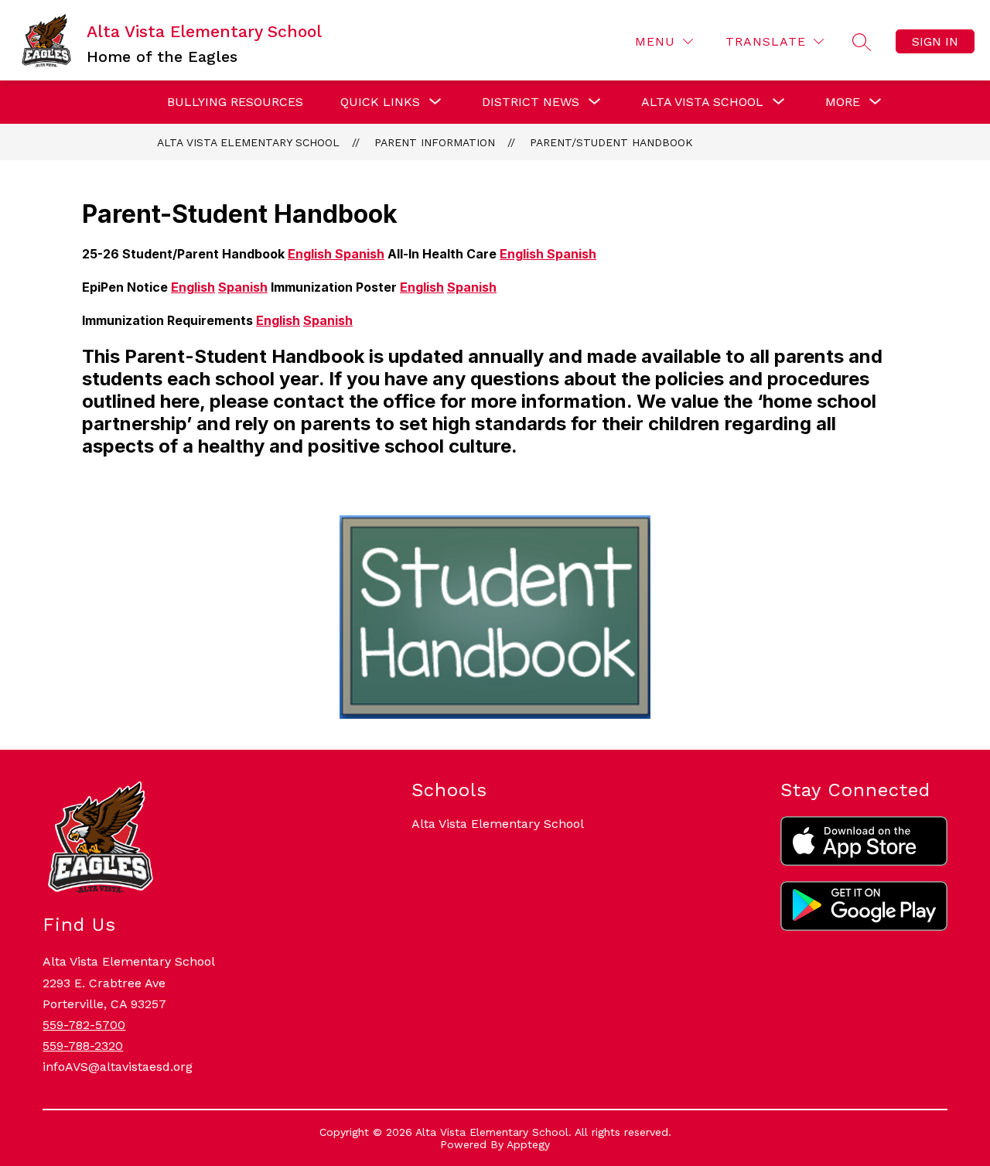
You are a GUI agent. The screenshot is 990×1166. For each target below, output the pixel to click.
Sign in (935, 41)
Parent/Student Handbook (611, 142)
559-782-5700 (84, 1024)
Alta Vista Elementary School (248, 142)
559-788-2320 (83, 1045)
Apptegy (528, 1144)
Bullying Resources (235, 101)
